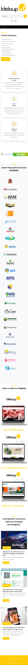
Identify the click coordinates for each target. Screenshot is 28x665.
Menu (5, 27)
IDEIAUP (18, 663)
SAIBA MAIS (6, 59)
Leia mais (6, 562)
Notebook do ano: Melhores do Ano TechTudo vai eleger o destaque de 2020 (13, 553)
